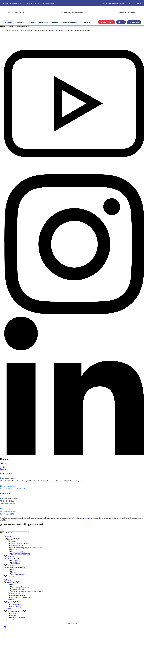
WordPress (75, 623)
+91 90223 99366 (50, 3)
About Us (55, 22)
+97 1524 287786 (136, 3)
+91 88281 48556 (33, 3)
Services (19, 22)
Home (9, 22)
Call (122, 22)
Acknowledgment (70, 22)
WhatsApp (135, 22)
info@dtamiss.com (16, 3)
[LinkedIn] (74, 454)
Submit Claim (108, 22)
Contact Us (87, 22)
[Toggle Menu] (17, 539)
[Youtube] (74, 173)
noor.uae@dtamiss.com (118, 3)
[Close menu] (2, 530)
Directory (42, 22)
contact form (89, 518)
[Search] (28, 533)
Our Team (31, 22)
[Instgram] (74, 314)
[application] (14, 539)
